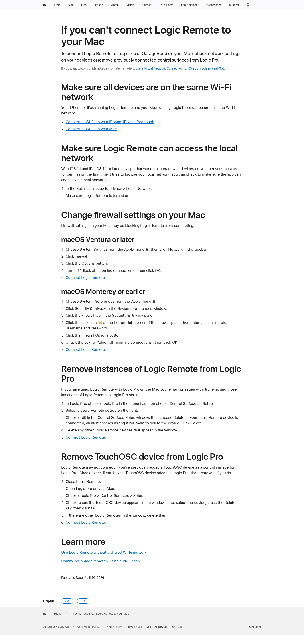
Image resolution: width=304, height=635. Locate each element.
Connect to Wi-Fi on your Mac (91, 129)
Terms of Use (134, 626)
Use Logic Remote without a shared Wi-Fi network (103, 552)
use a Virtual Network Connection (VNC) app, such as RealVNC (180, 68)
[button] (248, 5)
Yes (67, 601)
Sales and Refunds (157, 626)
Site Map (177, 626)
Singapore (255, 626)
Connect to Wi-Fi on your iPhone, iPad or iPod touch (110, 122)
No (83, 601)
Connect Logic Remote (85, 277)
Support (58, 613)
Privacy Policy (113, 626)
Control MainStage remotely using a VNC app (99, 561)
